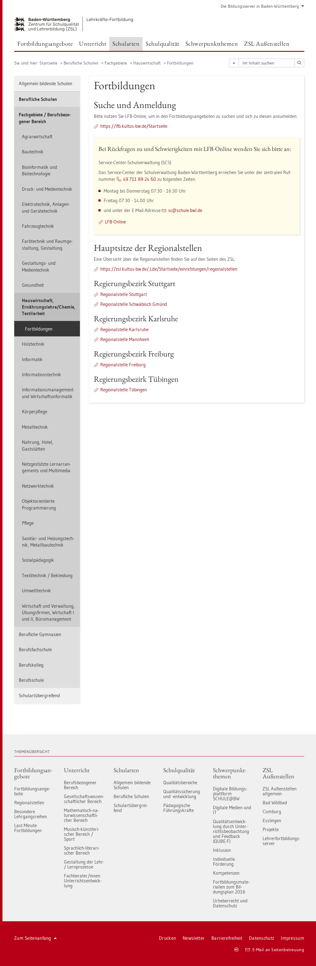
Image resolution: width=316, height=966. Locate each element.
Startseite (48, 63)
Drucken (167, 938)
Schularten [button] (125, 44)
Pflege (28, 523)
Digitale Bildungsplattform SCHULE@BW (230, 794)
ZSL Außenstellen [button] (266, 44)
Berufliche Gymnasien (40, 634)
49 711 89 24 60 (139, 179)
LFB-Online (115, 222)
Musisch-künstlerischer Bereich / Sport (81, 834)
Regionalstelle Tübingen (123, 390)
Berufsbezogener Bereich (80, 785)
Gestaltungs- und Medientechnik (39, 266)
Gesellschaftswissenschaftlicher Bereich (84, 798)
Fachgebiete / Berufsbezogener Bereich (45, 118)
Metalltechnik (35, 427)
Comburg (272, 811)
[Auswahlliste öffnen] (234, 63)
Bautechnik (33, 152)
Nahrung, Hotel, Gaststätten (37, 445)
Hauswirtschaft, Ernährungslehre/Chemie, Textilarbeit (48, 307)
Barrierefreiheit (226, 938)
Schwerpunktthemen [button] (211, 44)
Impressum (292, 938)
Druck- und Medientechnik (47, 189)
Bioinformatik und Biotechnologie (39, 170)
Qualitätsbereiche (180, 782)
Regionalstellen (29, 803)
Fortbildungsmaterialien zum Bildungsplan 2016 (231, 887)
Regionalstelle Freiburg (123, 365)
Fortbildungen (180, 63)
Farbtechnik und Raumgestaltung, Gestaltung (47, 244)
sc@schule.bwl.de (185, 210)
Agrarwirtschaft (37, 136)
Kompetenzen (226, 873)
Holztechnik (33, 344)
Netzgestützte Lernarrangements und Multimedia (46, 467)
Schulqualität (179, 770)
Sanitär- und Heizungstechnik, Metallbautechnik (48, 541)
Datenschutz (261, 938)
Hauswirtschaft (147, 63)
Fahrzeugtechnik (38, 226)
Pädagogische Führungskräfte (178, 807)
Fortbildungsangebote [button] (45, 44)
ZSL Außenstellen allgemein (280, 791)
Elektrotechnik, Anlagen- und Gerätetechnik (46, 207)
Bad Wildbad (275, 803)
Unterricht (76, 770)
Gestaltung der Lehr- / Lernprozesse (84, 864)
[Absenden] (299, 63)
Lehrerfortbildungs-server (281, 840)
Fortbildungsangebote (33, 773)
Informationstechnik (41, 374)
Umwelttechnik (36, 590)
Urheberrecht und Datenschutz (230, 903)
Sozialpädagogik (38, 560)
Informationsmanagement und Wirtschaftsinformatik (47, 393)
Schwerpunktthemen (229, 773)
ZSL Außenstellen (278, 773)
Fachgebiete (116, 63)
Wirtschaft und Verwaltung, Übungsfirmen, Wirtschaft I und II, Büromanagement (48, 612)
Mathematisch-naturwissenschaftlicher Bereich (81, 815)
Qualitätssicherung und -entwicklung (181, 794)
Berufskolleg (31, 665)
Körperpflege (34, 411)
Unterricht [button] (92, 44)
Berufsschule (31, 680)
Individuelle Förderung (224, 861)
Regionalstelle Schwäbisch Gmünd (133, 304)
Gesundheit (33, 285)
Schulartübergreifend (39, 695)
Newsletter (194, 938)
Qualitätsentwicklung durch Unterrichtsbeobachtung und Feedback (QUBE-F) (231, 831)
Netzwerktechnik (38, 486)
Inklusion (222, 850)
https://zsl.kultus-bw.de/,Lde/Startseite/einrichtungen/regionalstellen (168, 269)
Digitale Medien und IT (232, 810)
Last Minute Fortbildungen (28, 827)
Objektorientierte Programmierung (39, 504)
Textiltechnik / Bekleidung (47, 575)
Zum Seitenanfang (32, 938)
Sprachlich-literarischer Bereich (81, 850)
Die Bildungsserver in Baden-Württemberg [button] (260, 6)
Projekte (271, 829)
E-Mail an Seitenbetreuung (278, 949)
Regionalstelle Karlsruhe (124, 329)
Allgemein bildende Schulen (45, 83)
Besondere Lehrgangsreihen (30, 814)
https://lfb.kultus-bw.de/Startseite (133, 126)
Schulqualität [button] (162, 44)
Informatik (32, 359)
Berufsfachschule (35, 649)
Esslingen (272, 820)
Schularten (126, 770)
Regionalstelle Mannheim (124, 339)
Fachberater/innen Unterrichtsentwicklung (83, 881)
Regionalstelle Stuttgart (123, 294)
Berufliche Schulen (81, 63)
